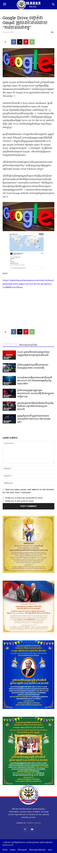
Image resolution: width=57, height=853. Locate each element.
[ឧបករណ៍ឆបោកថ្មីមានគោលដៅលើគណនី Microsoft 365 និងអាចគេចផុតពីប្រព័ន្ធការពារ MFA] (9, 380)
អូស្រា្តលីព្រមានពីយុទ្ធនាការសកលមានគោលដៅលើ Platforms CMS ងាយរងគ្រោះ (33, 418)
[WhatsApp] (32, 42)
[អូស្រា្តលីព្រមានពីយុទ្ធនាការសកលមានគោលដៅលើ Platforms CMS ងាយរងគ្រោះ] (9, 418)
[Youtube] (32, 829)
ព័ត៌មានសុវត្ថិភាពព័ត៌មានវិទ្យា (7, 357)
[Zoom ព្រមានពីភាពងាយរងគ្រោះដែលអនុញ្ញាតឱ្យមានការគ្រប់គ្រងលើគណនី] (9, 355)
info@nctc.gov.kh (33, 823)
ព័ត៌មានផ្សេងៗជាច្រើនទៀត (28, 345)
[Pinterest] (25, 42)
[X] (19, 42)
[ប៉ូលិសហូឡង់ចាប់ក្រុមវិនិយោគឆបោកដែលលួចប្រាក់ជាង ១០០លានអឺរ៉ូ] (9, 367)
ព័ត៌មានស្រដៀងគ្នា (10, 345)
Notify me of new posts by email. (19, 501)
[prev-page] (4, 428)
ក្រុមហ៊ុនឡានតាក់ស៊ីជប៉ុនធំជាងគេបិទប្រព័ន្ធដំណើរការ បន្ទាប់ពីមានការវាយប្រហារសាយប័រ (35, 406)
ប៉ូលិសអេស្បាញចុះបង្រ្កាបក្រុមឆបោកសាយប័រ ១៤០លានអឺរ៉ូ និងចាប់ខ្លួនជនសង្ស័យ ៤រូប (35, 393)
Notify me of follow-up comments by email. (24, 497)
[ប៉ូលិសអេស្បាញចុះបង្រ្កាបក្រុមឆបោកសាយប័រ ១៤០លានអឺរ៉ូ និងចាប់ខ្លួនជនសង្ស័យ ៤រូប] (9, 393)
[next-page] (8, 428)
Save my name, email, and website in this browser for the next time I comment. (28, 491)
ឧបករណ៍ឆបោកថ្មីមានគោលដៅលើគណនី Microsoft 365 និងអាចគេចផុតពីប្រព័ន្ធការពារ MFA (34, 380)
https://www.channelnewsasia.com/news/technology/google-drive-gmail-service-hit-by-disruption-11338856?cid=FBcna (28, 284)
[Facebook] (13, 42)
